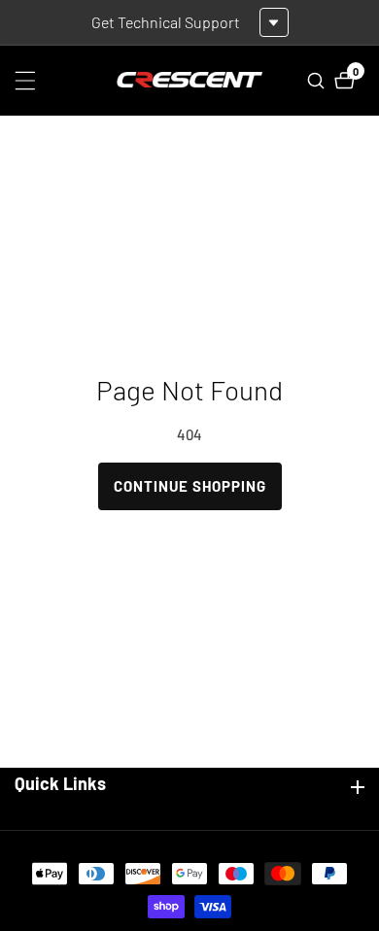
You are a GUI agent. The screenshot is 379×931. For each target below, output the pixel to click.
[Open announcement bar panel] (274, 22)
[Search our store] (318, 80)
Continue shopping (190, 486)
